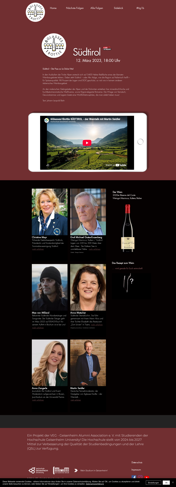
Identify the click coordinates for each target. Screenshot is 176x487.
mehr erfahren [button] (38, 249)
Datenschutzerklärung (95, 483)
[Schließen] (172, 482)
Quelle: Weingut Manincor (77, 252)
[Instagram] (140, 477)
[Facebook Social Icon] (134, 477)
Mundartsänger (56, 315)
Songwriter (36, 318)
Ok (166, 482)
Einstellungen (153, 482)
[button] (75, 8)
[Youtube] (146, 477)
